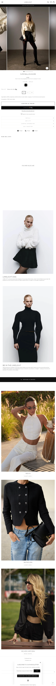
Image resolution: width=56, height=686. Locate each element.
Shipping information (28, 123)
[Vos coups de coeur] (51, 2)
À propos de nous (28, 658)
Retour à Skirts (29, 379)
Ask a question (28, 126)
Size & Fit (28, 120)
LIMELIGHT (28, 2)
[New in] (28, 431)
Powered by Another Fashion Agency (28, 684)
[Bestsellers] (28, 520)
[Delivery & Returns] (28, 609)
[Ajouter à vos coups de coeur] (3, 140)
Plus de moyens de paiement (28, 110)
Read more (28, 653)
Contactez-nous (28, 660)
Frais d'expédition (24, 78)
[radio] (26, 85)
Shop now (28, 476)
